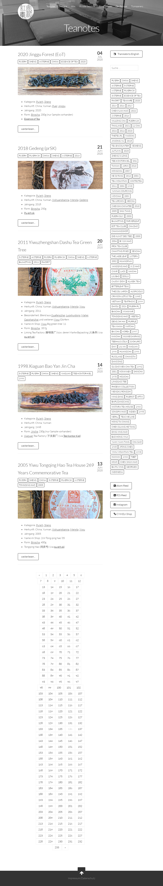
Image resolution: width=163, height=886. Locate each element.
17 (77, 587)
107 (80, 693)
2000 (137, 236)
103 (40, 693)
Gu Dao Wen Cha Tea (123, 366)
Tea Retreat (121, 6)
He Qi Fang (117, 176)
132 (80, 723)
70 (60, 652)
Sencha (136, 251)
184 (50, 788)
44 (51, 622)
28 (43, 604)
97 (77, 681)
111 (70, 699)
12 (79, 581)
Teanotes (50, 6)
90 (60, 675)
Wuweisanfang (131, 336)
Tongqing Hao (27, 485)
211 (70, 817)
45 (60, 622)
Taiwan (116, 166)
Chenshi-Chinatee (122, 206)
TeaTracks (129, 301)
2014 (122, 131)
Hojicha (124, 376)
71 (68, 652)
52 (77, 628)
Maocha (129, 135)
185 (60, 788)
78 (43, 663)
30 (60, 604)
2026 (124, 306)
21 (68, 592)
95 (60, 681)
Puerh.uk (134, 121)
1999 (140, 301)
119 (50, 711)
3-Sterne (116, 95)
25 (60, 598)
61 (68, 640)
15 (60, 587)
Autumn (116, 151)
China (55, 61)
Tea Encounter (120, 145)
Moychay (116, 196)
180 (60, 782)
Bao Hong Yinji (120, 437)
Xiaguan (66, 373)
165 (60, 764)
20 (60, 592)
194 (50, 800)
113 (40, 705)
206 (70, 811)
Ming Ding (117, 396)
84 (51, 669)
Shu (135, 161)
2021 (127, 125)
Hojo (114, 462)
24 (51, 598)
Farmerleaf (132, 221)
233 (57, 847)
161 (70, 758)
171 (70, 770)
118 (40, 711)
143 (40, 740)
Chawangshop (120, 231)
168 (40, 770)
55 (60, 634)
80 (60, 663)
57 (77, 634)
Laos (122, 271)
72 (77, 652)
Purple (132, 321)
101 (69, 687)
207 (80, 811)
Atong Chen (126, 447)
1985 (114, 447)
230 (60, 841)
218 (40, 829)
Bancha (116, 311)
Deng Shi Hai (118, 321)
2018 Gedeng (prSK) (37, 148)
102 (78, 687)
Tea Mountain (119, 181)
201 (70, 806)
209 (50, 817)
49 (51, 628)
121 (70, 711)
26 (68, 598)
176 (70, 776)
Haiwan (116, 457)
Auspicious (137, 291)
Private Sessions (87, 6)
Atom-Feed (122, 485)
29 (51, 604)
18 (43, 592)
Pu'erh (22, 61)
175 (60, 776)
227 (80, 835)
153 (40, 752)
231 (70, 841)
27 (77, 598)
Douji (125, 276)
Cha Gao (137, 442)
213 (40, 823)
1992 (139, 366)
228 (40, 841)
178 (40, 782)
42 (77, 616)
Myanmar (128, 311)
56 (68, 634)
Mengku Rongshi (121, 391)
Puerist (130, 396)
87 (77, 669)
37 (77, 610)
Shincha (138, 371)
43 (43, 622)
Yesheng (136, 145)
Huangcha (125, 351)
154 (50, 752)
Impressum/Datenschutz (81, 878)
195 (60, 800)
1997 (134, 331)
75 (60, 658)
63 (43, 646)
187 (80, 788)
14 (51, 587)
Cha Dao (133, 226)
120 (60, 711)
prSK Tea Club (119, 246)
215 (60, 823)
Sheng (32, 61)
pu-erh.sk (34, 155)
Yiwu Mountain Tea (122, 452)
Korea (125, 331)
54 (51, 634)
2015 (129, 141)
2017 (129, 105)
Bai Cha (116, 331)
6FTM (140, 396)
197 (80, 800)
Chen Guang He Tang (123, 426)
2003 (128, 216)
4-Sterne (44, 61)
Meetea (135, 316)
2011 (36, 262)
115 (60, 705)
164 (50, 764)
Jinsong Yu (118, 141)
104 (50, 693)
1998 (21, 378)
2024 (114, 131)
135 (60, 729)
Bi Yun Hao (125, 241)
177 (80, 776)
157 (80, 752)
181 (70, 782)
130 (60, 723)
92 (77, 675)
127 (80, 717)
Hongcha (117, 171)
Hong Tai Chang (120, 421)
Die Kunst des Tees (122, 236)
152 (80, 746)
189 (50, 794)
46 (68, 622)
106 (70, 693)
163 (40, 764)
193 (40, 800)
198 (40, 806)
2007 (127, 171)
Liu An (122, 346)
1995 (141, 411)
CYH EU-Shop (124, 514)
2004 (114, 241)
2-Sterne (116, 115)
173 (40, 776)
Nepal (115, 416)
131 (70, 723)
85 (60, 669)
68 (43, 652)
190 (60, 794)
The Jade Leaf (119, 256)
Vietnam (116, 301)
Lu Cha (136, 125)
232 (80, 841)
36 (68, 610)
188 (40, 794)
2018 (77, 155)
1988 (125, 457)
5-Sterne (24, 257)
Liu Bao (116, 276)
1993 (138, 452)
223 (40, 835)
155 (60, 752)
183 (40, 788)
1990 (129, 186)
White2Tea (136, 181)
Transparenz (137, 6)
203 (40, 811)
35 (60, 610)
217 (80, 823)
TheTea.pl (117, 135)
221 (70, 829)
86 (68, 669)
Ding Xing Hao (120, 432)
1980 (137, 296)
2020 (83, 61)
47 (77, 622)
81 (68, 663)
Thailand (117, 125)
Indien (132, 411)
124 (50, 717)
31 (68, 604)
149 (50, 746)
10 (62, 581)
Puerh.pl (134, 306)
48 (43, 628)
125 (60, 717)
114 (50, 705)
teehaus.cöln (119, 341)
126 (70, 717)
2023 (129, 131)
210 (60, 817)
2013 (133, 166)
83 (43, 669)
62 (77, 640)
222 (80, 829)
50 (60, 628)
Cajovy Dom (118, 281)
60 (60, 640)
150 (60, 746)
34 (51, 610)
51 (68, 628)
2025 (126, 151)
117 (80, 705)
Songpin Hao (119, 411)
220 (60, 829)
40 (60, 616)
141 (70, 734)
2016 (122, 105)
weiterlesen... (28, 128)
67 (77, 646)
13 (43, 587)
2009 (126, 196)
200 (60, 806)
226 (70, 835)
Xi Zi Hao (135, 266)
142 (80, 734)
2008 (122, 186)
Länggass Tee (119, 381)
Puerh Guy (118, 216)
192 (80, 794)
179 (50, 782)
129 (50, 723)
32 (77, 604)
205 (60, 811)
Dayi (114, 346)
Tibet (133, 457)
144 (50, 740)
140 (60, 734)
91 (68, 675)
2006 (136, 176)
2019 (114, 105)
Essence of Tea (69, 61)
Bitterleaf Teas (120, 286)
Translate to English (128, 54)
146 (70, 740)
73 (43, 658)
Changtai (130, 356)
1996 (136, 351)
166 (70, 764)
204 (50, 811)
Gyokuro (135, 341)
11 (70, 581)
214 (50, 823)
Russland (117, 356)
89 (51, 675)
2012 (128, 176)
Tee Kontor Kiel (71, 435)
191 (70, 794)
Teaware (63, 6)
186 (70, 788)
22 (77, 592)
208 (40, 817)
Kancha (116, 336)
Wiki (73, 6)
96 (68, 681)
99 (49, 687)
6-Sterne (67, 155)
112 (80, 699)
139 (50, 734)
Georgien (131, 467)
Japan (125, 166)
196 (70, 800)
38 (43, 616)
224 (50, 835)
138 (40, 734)
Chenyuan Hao (120, 110)
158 (40, 758)
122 (80, 711)
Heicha (131, 201)
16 (68, 587)
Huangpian (126, 261)
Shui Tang (125, 211)
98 (41, 687)
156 (70, 752)
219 (50, 829)
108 (40, 699)
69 (51, 652)
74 (51, 658)
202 (80, 806)
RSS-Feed (121, 495)
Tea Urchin (118, 201)
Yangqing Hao (120, 266)
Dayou (115, 306)
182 (80, 782)
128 (40, 723)
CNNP (114, 271)
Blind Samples (105, 6)
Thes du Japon (120, 291)
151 (70, 746)
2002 (114, 261)
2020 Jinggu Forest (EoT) (41, 54)
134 (50, 729)
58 (43, 640)
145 (60, 740)
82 (77, 663)
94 (51, 681)
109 (50, 699)
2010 (137, 206)
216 (70, 823)
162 (80, 758)
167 (80, 764)
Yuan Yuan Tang (121, 442)
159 (50, 758)
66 (68, 646)
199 (50, 806)
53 (43, 634)
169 (50, 770)
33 (43, 610)
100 (59, 687)
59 (51, 640)
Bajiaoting (25, 262)
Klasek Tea (134, 281)
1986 (138, 406)
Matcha (129, 326)
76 (68, 658)
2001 (114, 371)
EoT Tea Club (119, 226)
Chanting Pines (120, 251)
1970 (114, 376)
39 (51, 616)
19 (51, 592)
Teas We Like (128, 416)
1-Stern (133, 256)
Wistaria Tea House (122, 406)
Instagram (122, 504)
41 (68, 616)
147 (80, 740)
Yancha (132, 271)
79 (51, 663)
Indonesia (117, 472)
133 (40, 729)
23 (43, 598)
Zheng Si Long (119, 156)
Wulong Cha (119, 121)
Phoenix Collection (123, 386)
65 (60, 646)
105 (60, 693)
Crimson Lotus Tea (122, 296)
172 (80, 770)
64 (51, 646)
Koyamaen (125, 371)
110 (60, 699)
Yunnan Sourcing (122, 191)
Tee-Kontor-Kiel (82, 373)
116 (70, 705)
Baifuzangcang (120, 401)
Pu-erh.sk (29, 212)
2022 (133, 110)
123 (40, 717)
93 (43, 681)
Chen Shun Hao (128, 462)
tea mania (117, 326)
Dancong (117, 361)
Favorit (46, 262)
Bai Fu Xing (118, 467)
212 (80, 817)
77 (77, 658)
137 (80, 729)
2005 (40, 485)
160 (60, 758)
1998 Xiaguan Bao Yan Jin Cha (46, 366)
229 (50, 841)
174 (50, 776)
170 (60, 770)
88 (43, 675)
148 (40, 746)
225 (60, 835)
